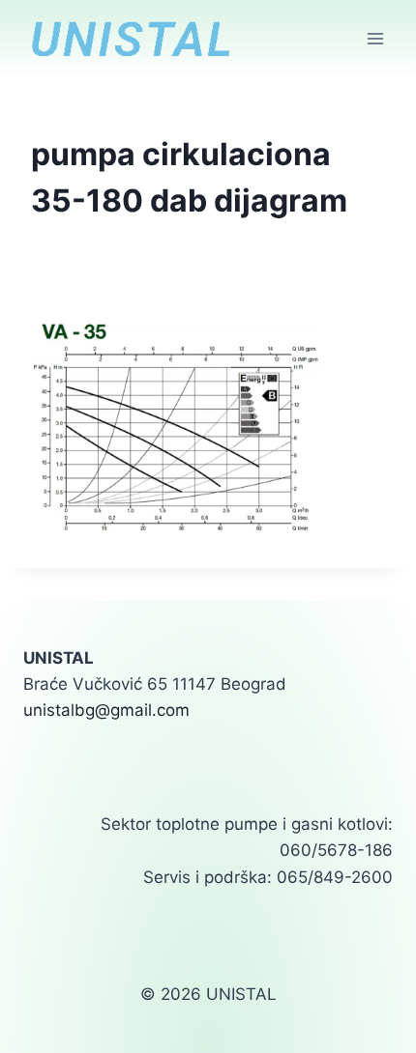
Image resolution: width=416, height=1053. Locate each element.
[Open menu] (375, 38)
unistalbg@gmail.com (106, 710)
